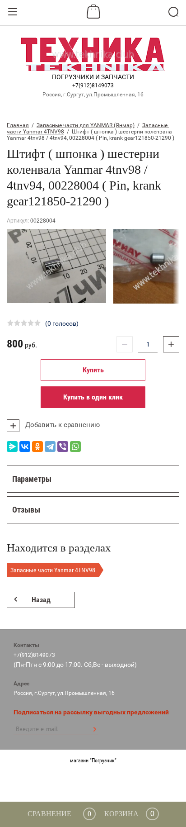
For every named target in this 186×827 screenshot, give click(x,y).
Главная (18, 125)
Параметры (31, 479)
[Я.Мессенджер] (12, 446)
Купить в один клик (93, 397)
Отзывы (26, 509)
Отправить (94, 729)
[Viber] (62, 446)
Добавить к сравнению (61, 425)
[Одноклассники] (37, 446)
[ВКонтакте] (24, 446)
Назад (41, 599)
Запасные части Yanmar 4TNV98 (52, 570)
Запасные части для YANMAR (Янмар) (86, 125)
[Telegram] (50, 446)
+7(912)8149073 (93, 85)
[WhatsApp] (75, 446)
